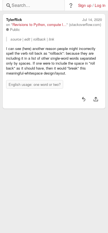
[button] (71, 5)
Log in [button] (100, 5)
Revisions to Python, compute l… (39, 24)
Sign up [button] (84, 5)
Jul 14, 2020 (92, 19)
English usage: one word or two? (35, 84)
